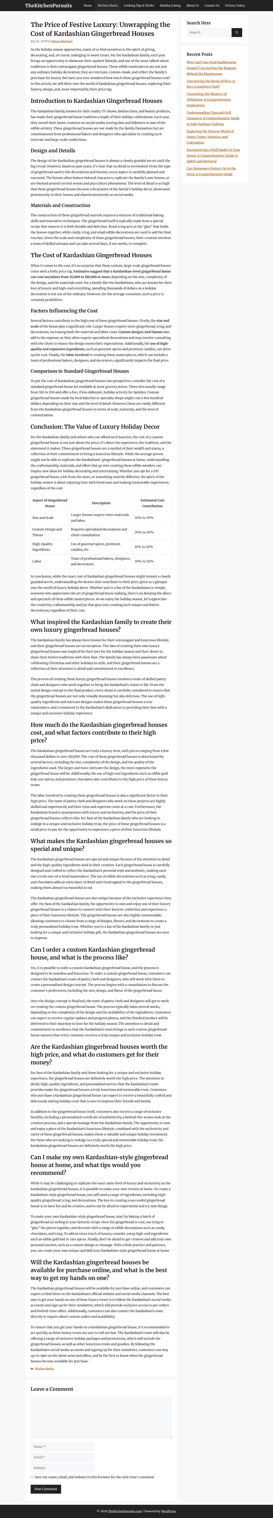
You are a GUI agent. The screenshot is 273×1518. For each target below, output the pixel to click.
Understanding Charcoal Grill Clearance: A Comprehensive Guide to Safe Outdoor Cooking (213, 118)
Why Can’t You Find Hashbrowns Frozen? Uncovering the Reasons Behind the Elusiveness (211, 68)
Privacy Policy (235, 5)
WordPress (168, 1511)
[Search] (237, 32)
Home (88, 5)
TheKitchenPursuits (48, 6)
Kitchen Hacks (108, 5)
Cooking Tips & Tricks (139, 5)
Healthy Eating (170, 5)
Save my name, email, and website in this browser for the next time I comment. (95, 1477)
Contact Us (212, 5)
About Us (192, 5)
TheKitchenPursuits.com (125, 1511)
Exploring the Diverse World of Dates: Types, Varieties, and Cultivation (210, 137)
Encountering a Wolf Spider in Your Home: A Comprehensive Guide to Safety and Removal (213, 155)
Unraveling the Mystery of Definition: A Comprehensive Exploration (209, 99)
